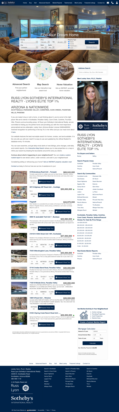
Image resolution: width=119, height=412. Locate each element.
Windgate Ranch (82, 210)
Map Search (43, 84)
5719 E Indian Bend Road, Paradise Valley (45, 268)
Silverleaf (79, 205)
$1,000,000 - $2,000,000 (84, 243)
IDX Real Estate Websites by (19, 410)
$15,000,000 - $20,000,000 (84, 230)
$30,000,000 (69, 268)
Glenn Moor (96, 186)
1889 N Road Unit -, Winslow (40, 298)
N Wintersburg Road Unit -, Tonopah (43, 172)
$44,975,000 (69, 202)
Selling (94, 156)
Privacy (53, 410)
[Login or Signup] (117, 3)
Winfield (95, 210)
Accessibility (41, 410)
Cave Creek (96, 166)
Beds (42, 45)
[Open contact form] (108, 3)
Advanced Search (91, 47)
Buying (79, 156)
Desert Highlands (82, 181)
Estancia (95, 184)
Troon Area (80, 207)
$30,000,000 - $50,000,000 (84, 225)
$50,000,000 (68, 189)
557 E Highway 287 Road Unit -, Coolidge (45, 187)
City (22, 45)
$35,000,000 (68, 253)
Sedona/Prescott (97, 169)
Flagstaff (33, 202)
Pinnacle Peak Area (98, 200)
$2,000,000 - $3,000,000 (84, 241)
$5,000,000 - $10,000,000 (84, 235)
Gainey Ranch (81, 186)
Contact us (15, 166)
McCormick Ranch (98, 194)
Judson (79, 192)
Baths (50, 45)
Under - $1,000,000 (82, 246)
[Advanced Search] (21, 70)
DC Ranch (95, 179)
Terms (48, 410)
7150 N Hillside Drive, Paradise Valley (43, 283)
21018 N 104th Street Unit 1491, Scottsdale (45, 234)
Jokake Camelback (98, 189)
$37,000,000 (68, 236)
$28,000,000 (69, 298)
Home (72, 42)
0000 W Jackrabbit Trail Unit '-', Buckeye (44, 217)
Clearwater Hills (97, 176)
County (23, 40)
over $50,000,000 (82, 222)
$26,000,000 (68, 315)
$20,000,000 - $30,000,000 (84, 228)
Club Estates (80, 179)
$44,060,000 (68, 219)
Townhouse (73, 46)
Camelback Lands (82, 176)
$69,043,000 (69, 172)
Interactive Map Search (36, 148)
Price (42, 40)
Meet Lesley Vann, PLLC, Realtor (89, 78)
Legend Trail (80, 194)
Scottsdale (80, 163)
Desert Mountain (97, 181)
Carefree (79, 166)
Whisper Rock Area (98, 207)
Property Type (72, 40)
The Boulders (96, 205)
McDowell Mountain (82, 197)
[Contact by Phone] (112, 3)
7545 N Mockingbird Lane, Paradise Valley (45, 251)
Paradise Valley (97, 163)
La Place (95, 192)
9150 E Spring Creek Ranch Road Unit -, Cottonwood (45, 313)
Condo (72, 44)
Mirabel (95, 197)
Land (71, 48)
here (14, 132)
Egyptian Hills (81, 184)
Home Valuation (65, 84)
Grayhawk (80, 189)
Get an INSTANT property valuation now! (57, 162)
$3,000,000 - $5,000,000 (84, 238)
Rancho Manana (82, 202)
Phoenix (79, 169)
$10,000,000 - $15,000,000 (84, 233)
